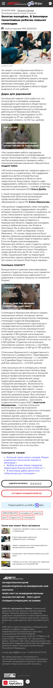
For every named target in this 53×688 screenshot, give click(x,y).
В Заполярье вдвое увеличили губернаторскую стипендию (22, 472)
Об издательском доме (15, 582)
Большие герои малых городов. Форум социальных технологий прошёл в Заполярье (26, 460)
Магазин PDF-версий (13, 597)
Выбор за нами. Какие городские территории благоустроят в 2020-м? (23, 466)
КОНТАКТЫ (7, 590)
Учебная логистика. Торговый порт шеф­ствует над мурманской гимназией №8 (31, 563)
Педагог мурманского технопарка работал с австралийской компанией (30, 546)
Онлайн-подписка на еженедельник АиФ (25, 586)
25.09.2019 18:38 (8, 10)
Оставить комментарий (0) (27, 493)
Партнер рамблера (24, 675)
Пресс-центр (33, 597)
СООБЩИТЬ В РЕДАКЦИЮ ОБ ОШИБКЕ (21, 601)
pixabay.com (7, 66)
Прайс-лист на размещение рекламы (22, 593)
